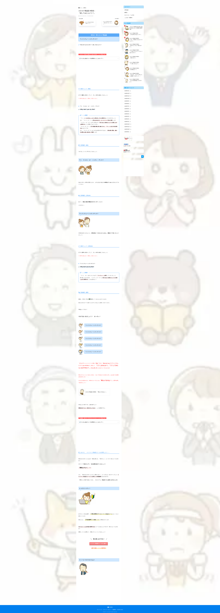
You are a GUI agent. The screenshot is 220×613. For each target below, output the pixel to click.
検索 (142, 156)
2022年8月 (127, 103)
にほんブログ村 (127, 145)
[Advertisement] (98, 72)
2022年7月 (127, 106)
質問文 (119, 1)
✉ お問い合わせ (120, 609)
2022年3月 (127, 116)
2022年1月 (127, 121)
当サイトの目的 (110, 1)
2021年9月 (127, 131)
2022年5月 (127, 111)
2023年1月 (127, 90)
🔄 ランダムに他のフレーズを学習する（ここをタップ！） (91, 58)
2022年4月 (127, 113)
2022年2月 (127, 119)
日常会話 (115, 1)
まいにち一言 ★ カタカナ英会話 (86, 2)
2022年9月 (127, 101)
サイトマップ (99, 609)
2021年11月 (127, 126)
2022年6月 (127, 108)
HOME (111, 607)
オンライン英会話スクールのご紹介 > (98, 543)
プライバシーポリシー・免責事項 (109, 609)
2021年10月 (127, 129)
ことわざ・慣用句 (135, 1)
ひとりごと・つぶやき (126, 1)
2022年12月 (127, 93)
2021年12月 (127, 124)
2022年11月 (127, 96)
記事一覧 (141, 1)
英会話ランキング (127, 151)
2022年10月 (127, 98)
